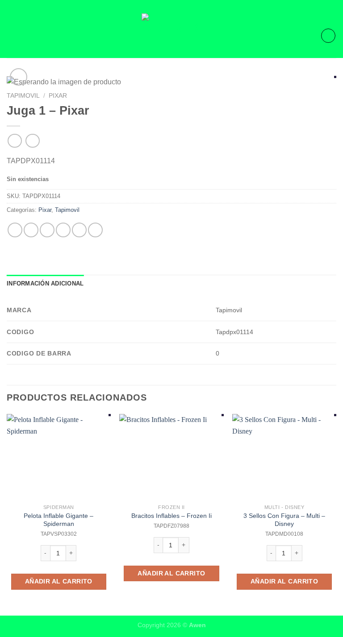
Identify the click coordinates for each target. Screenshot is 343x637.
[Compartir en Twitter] (47, 230)
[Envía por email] (63, 230)
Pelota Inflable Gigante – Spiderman (58, 520)
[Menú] (12, 35)
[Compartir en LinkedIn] (95, 230)
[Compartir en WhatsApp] (15, 230)
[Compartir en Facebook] (31, 230)
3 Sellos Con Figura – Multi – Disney (284, 520)
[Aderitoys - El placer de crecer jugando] (171, 35)
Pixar (58, 95)
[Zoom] (18, 77)
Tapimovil (23, 95)
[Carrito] (328, 36)
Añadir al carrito (58, 581)
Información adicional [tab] (45, 283)
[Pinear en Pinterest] (79, 230)
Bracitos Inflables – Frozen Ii (171, 515)
